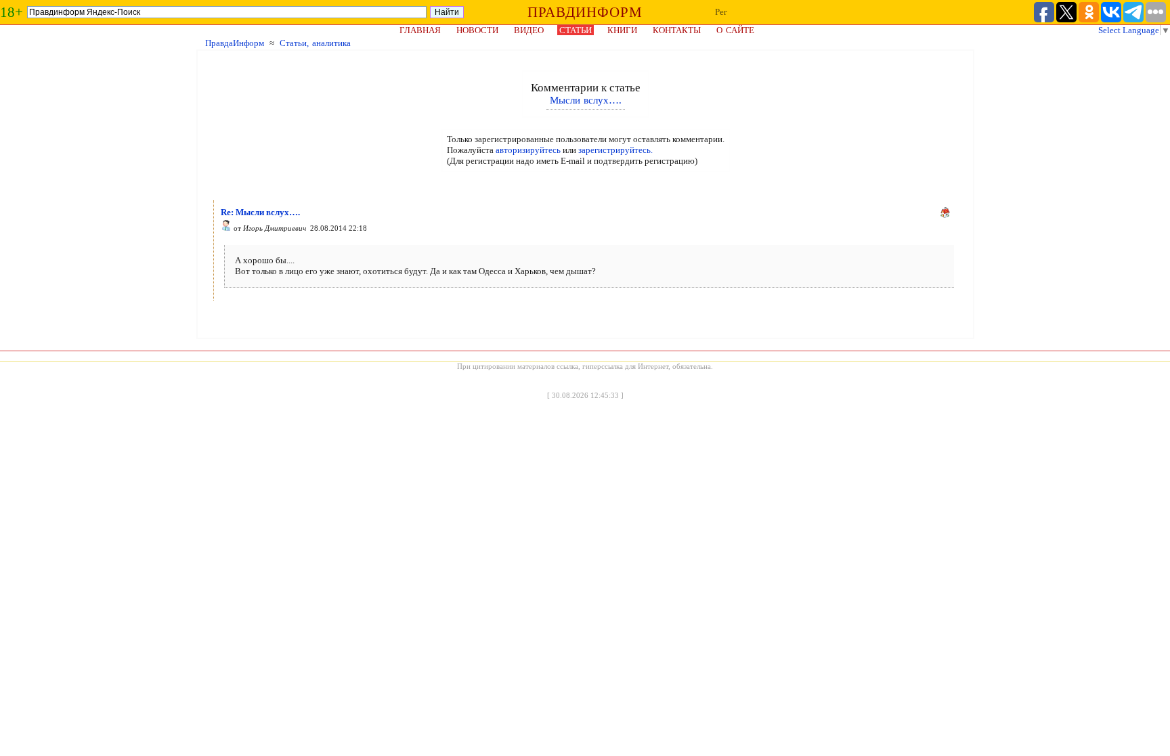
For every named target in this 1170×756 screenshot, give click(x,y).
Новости (477, 30)
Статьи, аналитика (315, 43)
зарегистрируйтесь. (615, 150)
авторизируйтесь (528, 150)
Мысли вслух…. (586, 100)
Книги (622, 30)
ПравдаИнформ (234, 43)
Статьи (575, 30)
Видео (529, 30)
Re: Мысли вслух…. (260, 212)
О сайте (735, 30)
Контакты (677, 30)
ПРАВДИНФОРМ (585, 12)
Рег (721, 12)
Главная (420, 30)
